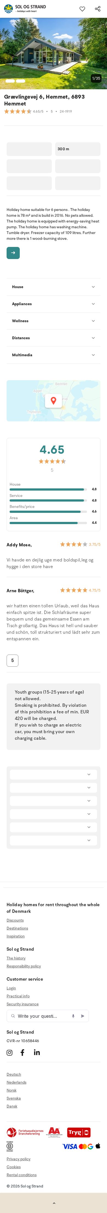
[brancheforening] (25, 1136)
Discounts (15, 920)
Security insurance (23, 1004)
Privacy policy (18, 1159)
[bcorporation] (11, 1150)
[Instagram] (13, 1052)
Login (11, 988)
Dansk (12, 1106)
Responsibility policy (24, 966)
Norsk (11, 1090)
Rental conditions (21, 1175)
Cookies (14, 1167)
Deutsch (14, 1074)
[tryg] (80, 1136)
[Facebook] (26, 1052)
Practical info (18, 996)
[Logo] (23, 9)
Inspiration (16, 936)
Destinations (17, 928)
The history (16, 958)
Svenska (14, 1098)
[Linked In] (40, 1052)
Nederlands (16, 1082)
